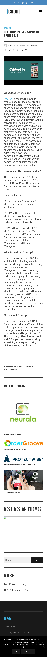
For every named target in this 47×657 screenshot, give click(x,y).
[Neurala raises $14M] (19, 412)
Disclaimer (10, 626)
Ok (16, 652)
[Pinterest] (18, 2)
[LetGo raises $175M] (19, 479)
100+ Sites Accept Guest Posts (21, 590)
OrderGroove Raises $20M (15, 449)
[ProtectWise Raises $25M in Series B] (19, 458)
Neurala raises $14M (12, 434)
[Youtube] (27, 2)
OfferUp (8, 98)
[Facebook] (14, 2)
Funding (7, 28)
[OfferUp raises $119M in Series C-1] (23, 70)
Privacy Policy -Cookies (17, 632)
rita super (11, 45)
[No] (44, 646)
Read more (28, 652)
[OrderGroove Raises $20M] (19, 443)
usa (15, 369)
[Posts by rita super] (5, 45)
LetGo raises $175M (12, 492)
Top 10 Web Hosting (15, 584)
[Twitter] (22, 2)
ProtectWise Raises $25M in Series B (19, 464)
